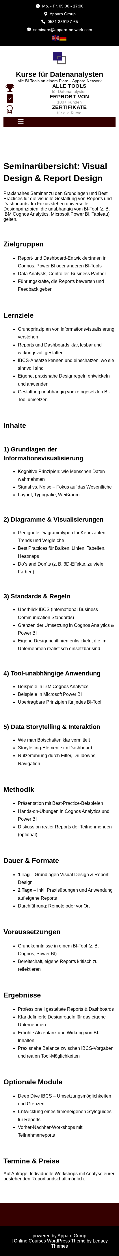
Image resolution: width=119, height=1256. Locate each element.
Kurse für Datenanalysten (59, 74)
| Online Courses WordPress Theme (48, 1240)
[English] (56, 37)
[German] (63, 37)
